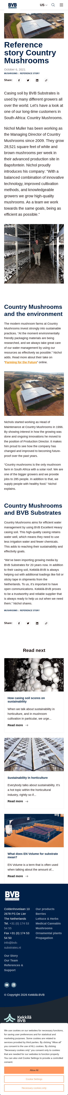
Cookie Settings (34, 1079)
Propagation (44, 938)
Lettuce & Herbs (47, 918)
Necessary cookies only (34, 1088)
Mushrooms (10, 73)
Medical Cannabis (48, 923)
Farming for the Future (21, 362)
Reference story (30, 73)
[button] (53, 5)
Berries (41, 913)
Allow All (34, 1070)
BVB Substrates (12, 6)
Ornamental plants (49, 933)
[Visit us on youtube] (6, 985)
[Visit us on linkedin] (13, 985)
